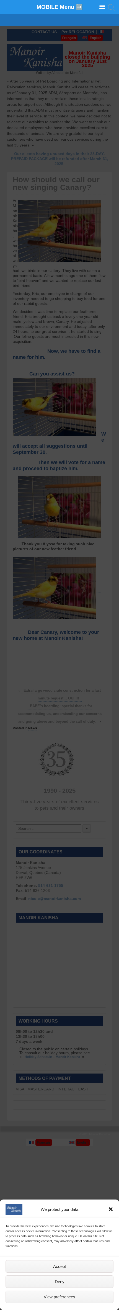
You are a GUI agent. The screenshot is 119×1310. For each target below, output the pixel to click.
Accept (59, 1266)
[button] (110, 1209)
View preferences (59, 1296)
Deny (59, 1281)
